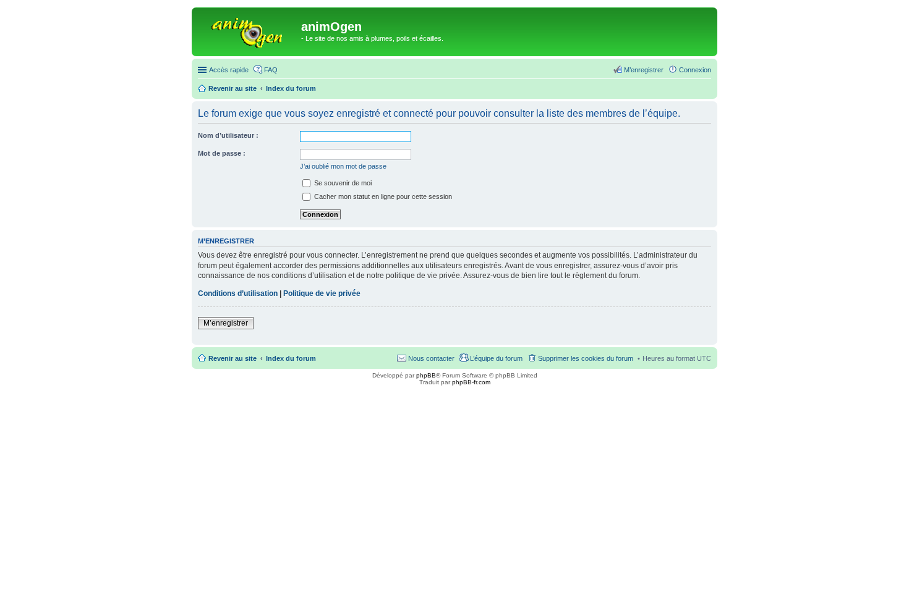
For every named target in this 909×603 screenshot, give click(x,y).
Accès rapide (229, 70)
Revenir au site (232, 358)
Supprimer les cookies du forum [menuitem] (585, 358)
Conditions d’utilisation (238, 293)
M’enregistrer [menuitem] (644, 70)
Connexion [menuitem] (695, 70)
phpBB (426, 375)
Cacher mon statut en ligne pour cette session (382, 196)
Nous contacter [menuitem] (431, 358)
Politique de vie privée (322, 293)
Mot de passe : (221, 153)
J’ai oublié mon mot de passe (343, 166)
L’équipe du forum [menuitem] (496, 358)
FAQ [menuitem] (271, 70)
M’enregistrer (225, 323)
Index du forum (291, 358)
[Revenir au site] (248, 30)
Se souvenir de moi (342, 183)
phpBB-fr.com (471, 382)
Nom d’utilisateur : (228, 135)
